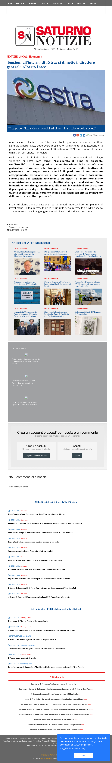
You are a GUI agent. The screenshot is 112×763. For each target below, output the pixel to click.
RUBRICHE (33, 3)
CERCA (69, 3)
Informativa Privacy (48, 755)
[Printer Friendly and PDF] (95, 135)
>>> (79, 684)
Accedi (12, 10)
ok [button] (83, 755)
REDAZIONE (81, 3)
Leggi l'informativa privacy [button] (73, 748)
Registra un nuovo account (36, 455)
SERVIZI (92, 3)
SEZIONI (20, 3)
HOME (10, 3)
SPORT (44, 3)
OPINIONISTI (57, 3)
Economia (35, 56)
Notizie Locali (17, 56)
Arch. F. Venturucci (46, 758)
